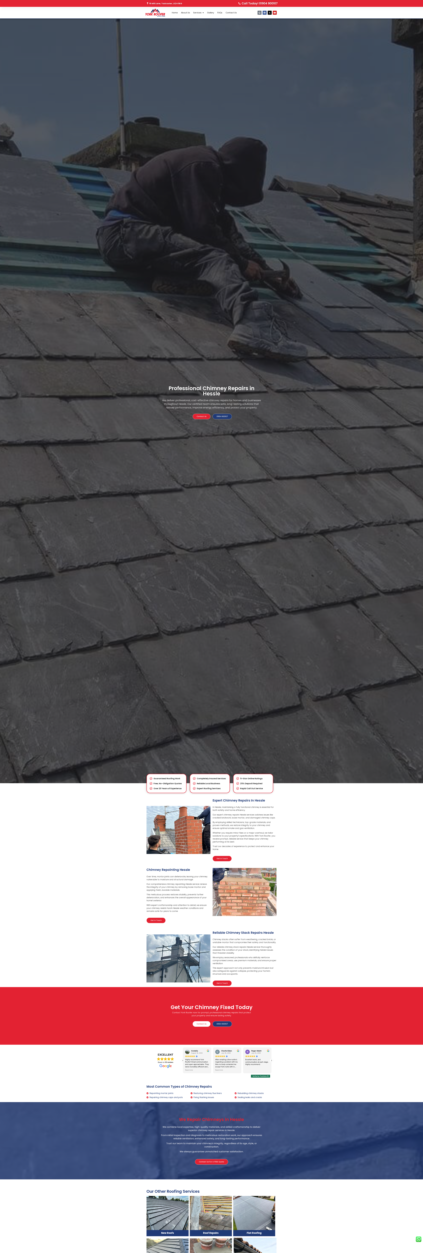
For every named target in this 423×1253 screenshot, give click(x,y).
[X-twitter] (270, 13)
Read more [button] (189, 1070)
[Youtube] (275, 13)
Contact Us (231, 12)
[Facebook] (265, 13)
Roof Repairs (211, 1233)
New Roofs (167, 1233)
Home (175, 12)
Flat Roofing (254, 1233)
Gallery (210, 12)
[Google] (260, 13)
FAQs (219, 12)
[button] (271, 1060)
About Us (185, 12)
